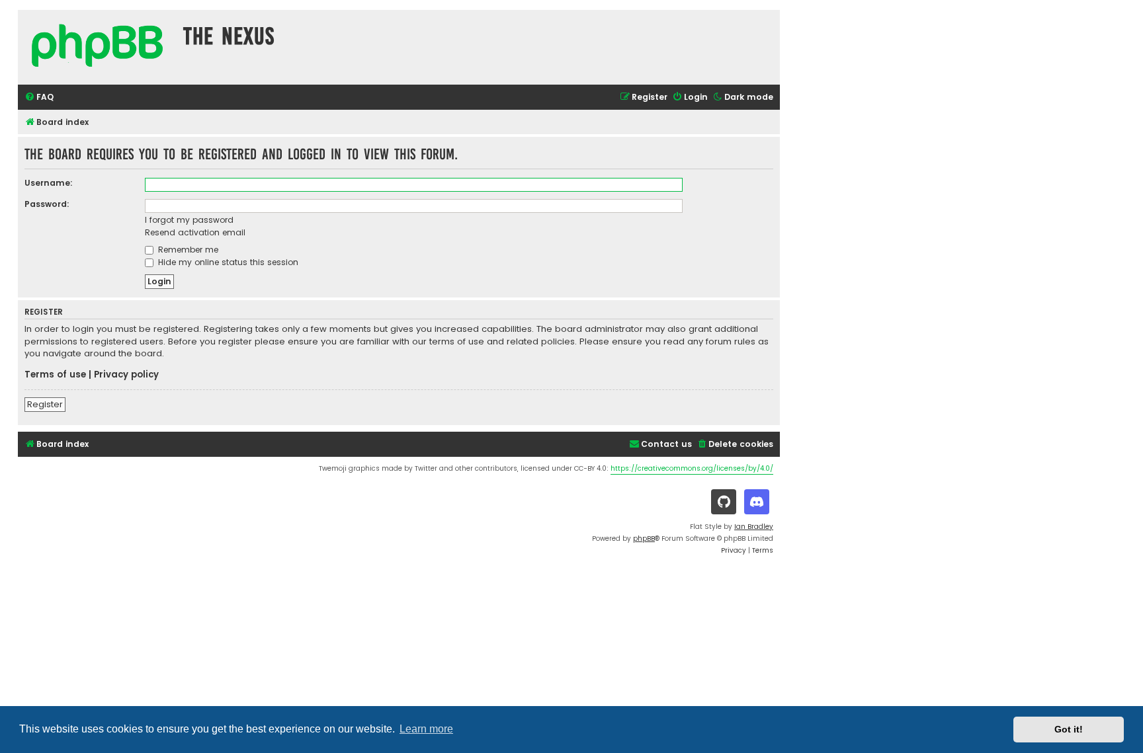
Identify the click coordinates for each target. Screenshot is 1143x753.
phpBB (644, 538)
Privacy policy (126, 375)
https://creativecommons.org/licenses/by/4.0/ (692, 468)
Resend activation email (195, 232)
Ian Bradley (753, 527)
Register (45, 404)
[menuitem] (39, 97)
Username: (48, 182)
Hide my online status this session (226, 262)
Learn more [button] (426, 728)
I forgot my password (189, 220)
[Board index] (97, 47)
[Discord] (756, 501)
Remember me (186, 249)
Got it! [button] (1068, 729)
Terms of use (55, 375)
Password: (46, 204)
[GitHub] (723, 501)
